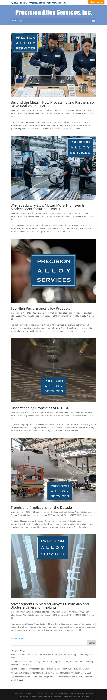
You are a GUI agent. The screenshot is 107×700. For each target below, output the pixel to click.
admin (16, 110)
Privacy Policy (36, 696)
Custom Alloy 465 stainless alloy (30, 113)
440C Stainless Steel (58, 110)
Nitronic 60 (87, 515)
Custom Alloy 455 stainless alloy (82, 512)
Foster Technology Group (72, 693)
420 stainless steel (41, 110)
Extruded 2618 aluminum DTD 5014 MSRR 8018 (65, 113)
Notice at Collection (53, 696)
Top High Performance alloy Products (40, 308)
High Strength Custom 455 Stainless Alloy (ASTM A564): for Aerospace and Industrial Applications (53, 676)
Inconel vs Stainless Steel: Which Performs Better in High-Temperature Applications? (48, 654)
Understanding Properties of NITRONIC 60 (44, 407)
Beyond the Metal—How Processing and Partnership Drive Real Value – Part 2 (52, 104)
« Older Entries (17, 638)
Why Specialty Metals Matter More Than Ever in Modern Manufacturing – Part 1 (48, 207)
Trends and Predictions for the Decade (41, 507)
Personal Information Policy (76, 696)
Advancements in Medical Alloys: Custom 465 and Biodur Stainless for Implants (50, 606)
